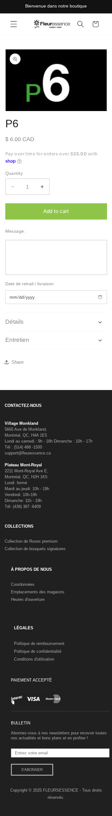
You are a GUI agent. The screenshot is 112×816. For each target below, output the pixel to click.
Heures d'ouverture (27, 599)
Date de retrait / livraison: (30, 283)
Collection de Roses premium (31, 541)
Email (16, 746)
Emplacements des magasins (37, 592)
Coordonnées (23, 584)
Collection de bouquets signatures (35, 548)
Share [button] (18, 362)
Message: (15, 231)
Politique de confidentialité (37, 651)
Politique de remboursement (39, 643)
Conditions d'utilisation (34, 659)
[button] (13, 24)
